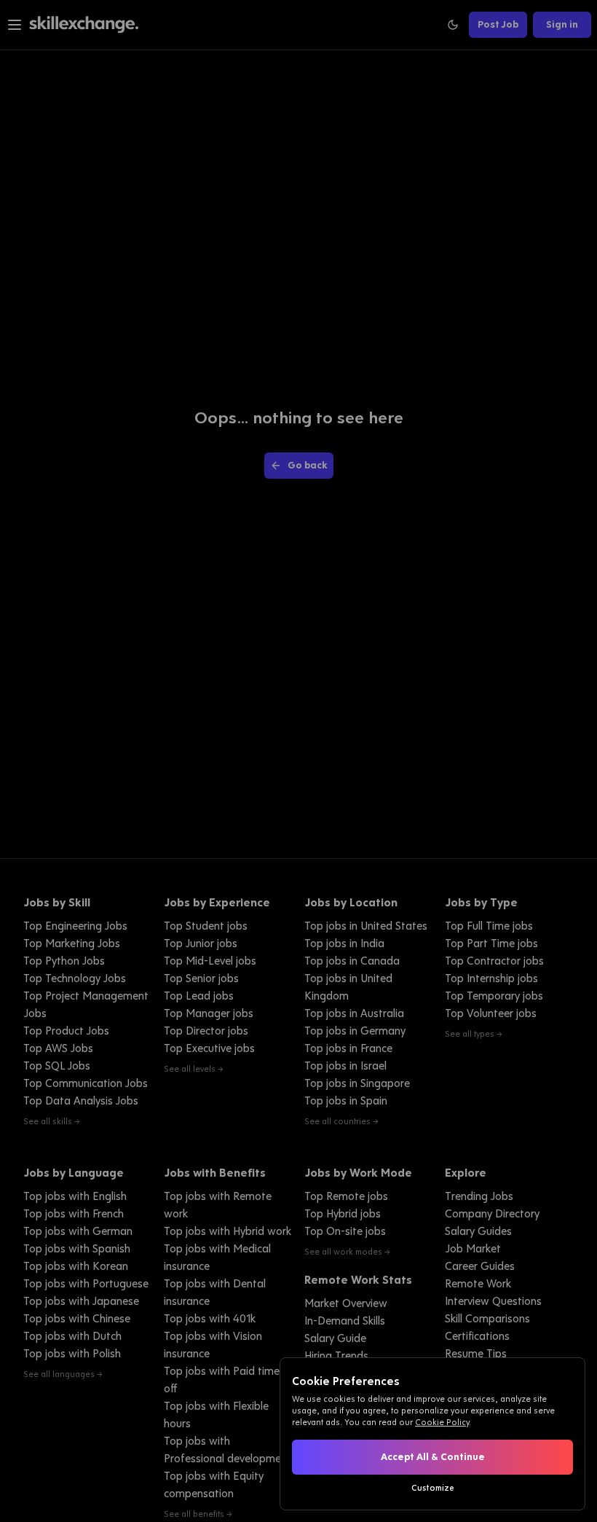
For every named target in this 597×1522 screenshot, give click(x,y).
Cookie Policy (442, 1422)
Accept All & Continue (433, 1457)
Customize (432, 1488)
